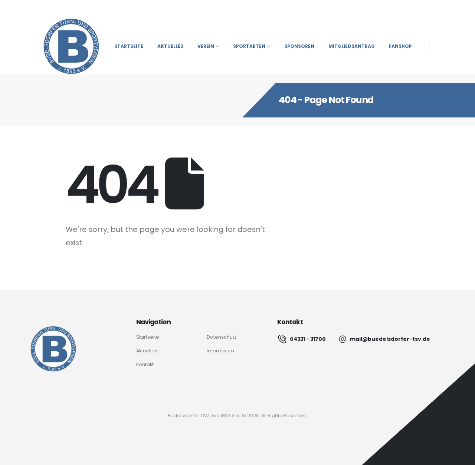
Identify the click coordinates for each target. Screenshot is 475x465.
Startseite (128, 46)
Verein (205, 46)
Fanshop (400, 46)
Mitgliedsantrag (351, 46)
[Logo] (53, 349)
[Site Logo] (64, 46)
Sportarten (249, 46)
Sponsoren (299, 46)
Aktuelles (170, 46)
